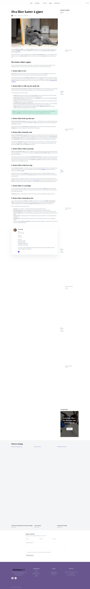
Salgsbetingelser (53, 572)
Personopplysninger (53, 573)
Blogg (50, 3)
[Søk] (86, 3)
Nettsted (54, 538)
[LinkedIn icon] (18, 252)
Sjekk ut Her (70, 428)
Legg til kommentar (29, 542)
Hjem (31, 3)
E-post (41, 538)
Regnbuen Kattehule (68, 50)
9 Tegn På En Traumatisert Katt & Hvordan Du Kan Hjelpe (22, 525)
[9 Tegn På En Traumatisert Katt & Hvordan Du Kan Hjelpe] (22, 485)
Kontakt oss (36, 572)
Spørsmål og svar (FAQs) (36, 573)
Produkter (37, 3)
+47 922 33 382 (71, 573)
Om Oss (45, 3)
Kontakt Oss (57, 3)
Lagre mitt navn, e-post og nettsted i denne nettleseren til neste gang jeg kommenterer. (39, 552)
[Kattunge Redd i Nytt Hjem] (68, 485)
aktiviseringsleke (36, 180)
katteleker (43, 169)
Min (35, 576)
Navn (27, 538)
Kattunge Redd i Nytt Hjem (62, 525)
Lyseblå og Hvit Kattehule (69, 129)
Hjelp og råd (26, 15)
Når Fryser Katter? (37, 525)
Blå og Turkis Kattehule (69, 286)
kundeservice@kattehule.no (71, 574)
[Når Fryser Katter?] (45, 485)
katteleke (18, 50)
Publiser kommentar (30, 555)
